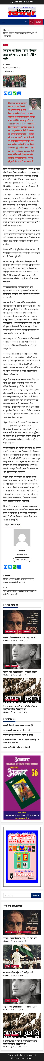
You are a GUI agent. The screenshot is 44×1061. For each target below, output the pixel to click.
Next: (19, 591)
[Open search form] (26, 22)
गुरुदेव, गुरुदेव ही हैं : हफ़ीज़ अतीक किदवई (16, 747)
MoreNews (15, 1058)
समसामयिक (27, 631)
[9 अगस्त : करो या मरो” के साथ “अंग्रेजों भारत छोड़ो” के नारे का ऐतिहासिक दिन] (22, 690)
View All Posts (22, 559)
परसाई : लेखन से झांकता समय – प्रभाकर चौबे (20, 637)
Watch (38, 21)
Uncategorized (11, 631)
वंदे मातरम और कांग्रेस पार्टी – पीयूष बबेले (16, 730)
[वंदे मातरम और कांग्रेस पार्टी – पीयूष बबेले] (22, 957)
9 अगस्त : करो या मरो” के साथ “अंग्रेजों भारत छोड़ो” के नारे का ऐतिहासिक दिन (20, 707)
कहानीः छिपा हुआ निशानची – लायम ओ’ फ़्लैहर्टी (20, 671)
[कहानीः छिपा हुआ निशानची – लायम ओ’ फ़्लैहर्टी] (22, 656)
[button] (3, 21)
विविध (7, 966)
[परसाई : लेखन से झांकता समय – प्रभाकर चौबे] (22, 622)
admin (7, 65)
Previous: (19, 579)
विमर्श (6, 45)
